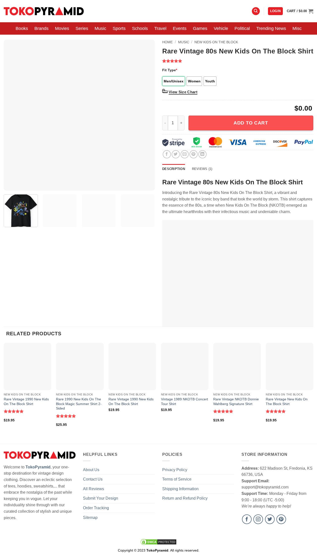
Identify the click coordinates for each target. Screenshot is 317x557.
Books (22, 28)
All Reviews (93, 489)
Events (179, 28)
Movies (62, 28)
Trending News (271, 28)
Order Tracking (96, 508)
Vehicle (221, 28)
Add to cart (251, 122)
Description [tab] (173, 169)
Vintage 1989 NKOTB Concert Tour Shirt (184, 401)
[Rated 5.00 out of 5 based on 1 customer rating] (237, 61)
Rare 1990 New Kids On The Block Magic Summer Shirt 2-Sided (79, 403)
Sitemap (90, 517)
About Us (91, 470)
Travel (160, 28)
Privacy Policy (174, 470)
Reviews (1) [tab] (202, 169)
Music (100, 28)
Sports (119, 28)
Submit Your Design (100, 498)
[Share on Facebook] (167, 154)
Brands (41, 28)
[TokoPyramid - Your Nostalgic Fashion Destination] (44, 11)
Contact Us (93, 479)
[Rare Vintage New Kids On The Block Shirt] (289, 366)
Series (82, 28)
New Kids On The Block (216, 42)
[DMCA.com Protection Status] (158, 542)
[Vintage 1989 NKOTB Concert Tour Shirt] (185, 366)
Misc (297, 28)
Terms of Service (176, 479)
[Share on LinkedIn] (202, 154)
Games (200, 28)
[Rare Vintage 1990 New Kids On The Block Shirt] (27, 366)
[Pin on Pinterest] (193, 154)
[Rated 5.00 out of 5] (14, 411)
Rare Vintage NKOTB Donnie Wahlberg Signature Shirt (236, 401)
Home (167, 42)
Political (242, 28)
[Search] (256, 11)
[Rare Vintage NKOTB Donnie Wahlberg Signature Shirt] (237, 366)
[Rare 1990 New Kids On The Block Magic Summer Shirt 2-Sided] (80, 366)
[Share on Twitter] (176, 154)
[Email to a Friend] (185, 154)
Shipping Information (180, 489)
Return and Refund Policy (185, 498)
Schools (140, 28)
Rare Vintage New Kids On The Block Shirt (287, 401)
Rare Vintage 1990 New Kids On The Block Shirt (26, 401)
